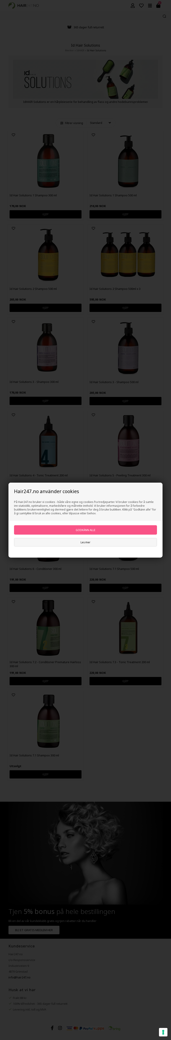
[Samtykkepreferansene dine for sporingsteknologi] (163, 1032)
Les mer (85, 542)
